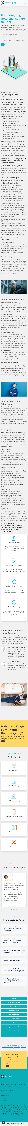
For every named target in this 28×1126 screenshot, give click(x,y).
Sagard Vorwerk (14, 1031)
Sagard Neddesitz (14, 1014)
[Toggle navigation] (25, 2)
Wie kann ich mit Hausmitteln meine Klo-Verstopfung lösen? (12, 940)
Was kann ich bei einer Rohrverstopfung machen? (13, 951)
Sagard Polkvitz (14, 1018)
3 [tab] (16, 910)
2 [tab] (14, 910)
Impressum (5, 1095)
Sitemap (4, 1100)
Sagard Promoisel (14, 1023)
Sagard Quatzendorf (14, 1027)
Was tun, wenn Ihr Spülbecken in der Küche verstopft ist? (12, 928)
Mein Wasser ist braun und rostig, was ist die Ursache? (11, 981)
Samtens (14, 1035)
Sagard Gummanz (14, 1006)
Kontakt (3, 1093)
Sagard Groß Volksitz (14, 1002)
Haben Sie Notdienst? (11, 961)
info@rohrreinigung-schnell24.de (13, 1084)
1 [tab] (12, 910)
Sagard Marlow (14, 1010)
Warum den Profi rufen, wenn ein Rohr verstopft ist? (13, 970)
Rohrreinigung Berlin (8, 1090)
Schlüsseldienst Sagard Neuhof (11, 1047)
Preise (3, 1098)
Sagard (14, 998)
